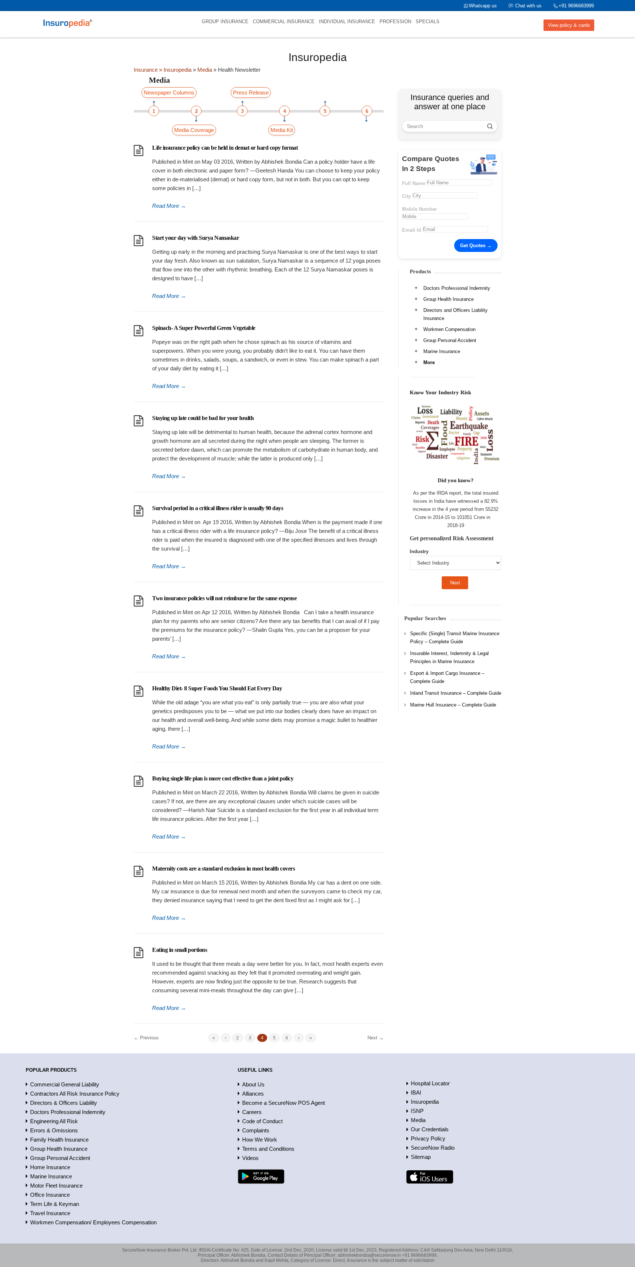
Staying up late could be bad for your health (203, 418)
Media (418, 1120)
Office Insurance (50, 1195)
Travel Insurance (50, 1213)
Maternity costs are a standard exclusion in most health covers (223, 868)
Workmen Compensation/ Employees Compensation (93, 1222)
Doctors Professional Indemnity (456, 288)
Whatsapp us (483, 5)
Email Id (411, 230)
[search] (490, 126)
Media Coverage (194, 130)
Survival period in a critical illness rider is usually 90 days (217, 508)
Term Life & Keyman (54, 1204)
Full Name (413, 183)
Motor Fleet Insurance (56, 1185)
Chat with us (528, 5)
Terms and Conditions (268, 1149)
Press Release (251, 92)
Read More (169, 206)
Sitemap (421, 1157)
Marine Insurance (441, 351)
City (406, 196)
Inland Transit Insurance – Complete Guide (455, 693)
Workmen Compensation (449, 329)
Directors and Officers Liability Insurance (455, 314)
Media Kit (281, 130)
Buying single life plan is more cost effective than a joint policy (222, 778)
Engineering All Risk (54, 1121)
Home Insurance (50, 1167)
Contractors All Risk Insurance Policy (74, 1093)
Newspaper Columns (169, 92)
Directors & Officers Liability (63, 1103)
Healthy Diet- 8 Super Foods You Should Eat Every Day (217, 688)
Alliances (253, 1093)
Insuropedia (425, 1102)
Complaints (255, 1130)
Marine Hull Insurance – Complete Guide (453, 705)
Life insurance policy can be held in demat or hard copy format (225, 148)
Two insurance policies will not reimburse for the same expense (224, 598)
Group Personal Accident (449, 340)
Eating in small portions (179, 950)
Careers (252, 1112)
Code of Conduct (262, 1121)
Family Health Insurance (59, 1139)
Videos (250, 1158)
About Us (253, 1084)
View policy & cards (569, 25)
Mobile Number (419, 209)
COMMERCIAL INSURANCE (284, 21)
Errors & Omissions (54, 1130)
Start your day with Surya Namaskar (195, 238)
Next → (375, 1037)
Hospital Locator (430, 1083)
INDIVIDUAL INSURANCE (347, 21)
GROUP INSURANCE (225, 21)
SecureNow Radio (433, 1148)
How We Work (259, 1139)
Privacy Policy (428, 1138)
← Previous (146, 1037)
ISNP (417, 1111)
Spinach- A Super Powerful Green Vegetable (203, 328)
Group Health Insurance (448, 299)
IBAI (416, 1092)
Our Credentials (430, 1129)
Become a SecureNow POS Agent (283, 1103)
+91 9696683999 (576, 5)
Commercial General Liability (64, 1084)
